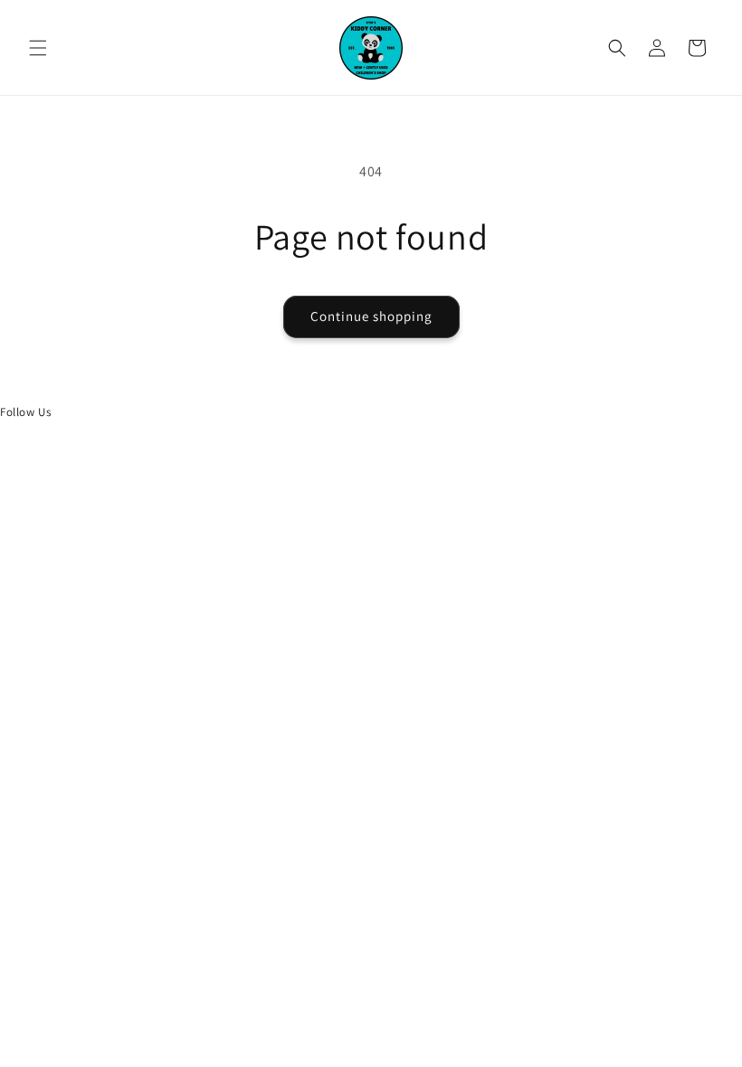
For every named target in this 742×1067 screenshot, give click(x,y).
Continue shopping (371, 316)
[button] (38, 48)
